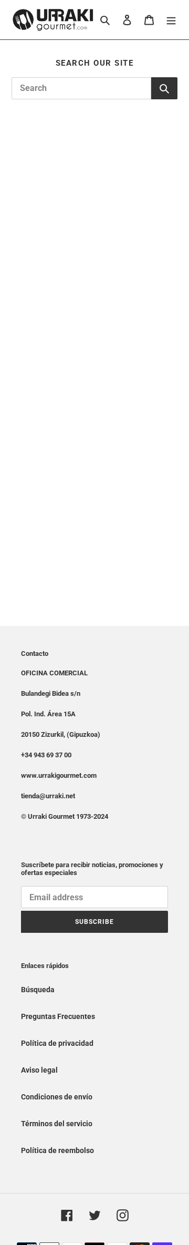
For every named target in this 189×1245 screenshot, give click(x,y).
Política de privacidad (57, 1043)
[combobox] (81, 88)
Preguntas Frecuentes (58, 1016)
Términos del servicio (56, 1123)
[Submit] (164, 88)
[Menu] (171, 19)
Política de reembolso (57, 1150)
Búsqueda (38, 989)
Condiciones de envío (56, 1097)
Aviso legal (39, 1070)
